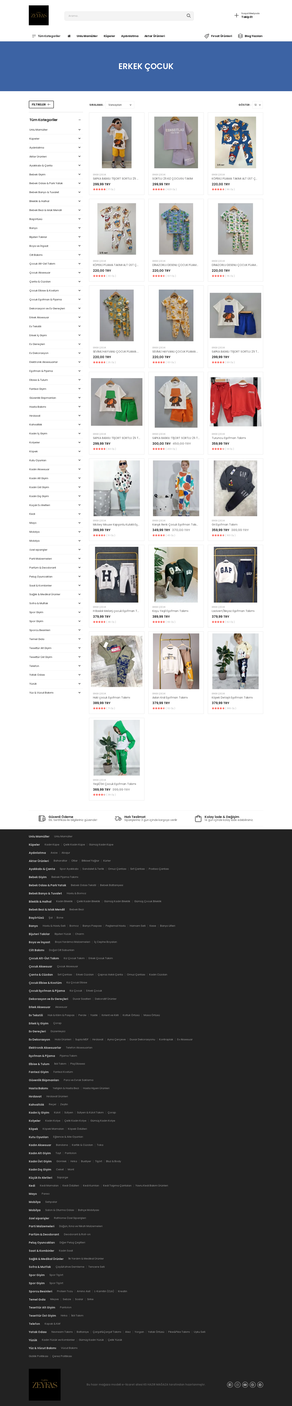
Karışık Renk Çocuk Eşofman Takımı (176, 525)
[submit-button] (188, 16)
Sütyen (68, 1112)
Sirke (90, 1299)
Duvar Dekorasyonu (142, 1039)
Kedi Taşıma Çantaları (117, 1185)
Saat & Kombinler (40, 585)
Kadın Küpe (52, 844)
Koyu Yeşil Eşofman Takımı (170, 611)
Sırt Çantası (137, 869)
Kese (153, 925)
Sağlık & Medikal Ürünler (44, 594)
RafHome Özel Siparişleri (70, 1218)
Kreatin (122, 1291)
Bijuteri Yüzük (63, 934)
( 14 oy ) (229, 449)
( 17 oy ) (110, 189)
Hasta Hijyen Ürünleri (96, 1088)
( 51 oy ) (110, 535)
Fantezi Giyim (37, 389)
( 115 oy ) (230, 276)
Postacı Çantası (159, 869)
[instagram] (238, 1384)
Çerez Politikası (62, 1356)
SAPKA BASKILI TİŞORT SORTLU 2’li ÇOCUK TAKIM (124, 179)
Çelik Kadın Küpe (74, 844)
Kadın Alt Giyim (38, 478)
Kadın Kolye (52, 1120)
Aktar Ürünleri (154, 36)
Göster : (245, 105)
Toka (100, 1145)
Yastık (94, 1015)
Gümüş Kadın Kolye (102, 1120)
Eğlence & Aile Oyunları (68, 1137)
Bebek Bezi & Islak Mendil (45, 210)
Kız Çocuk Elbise (77, 982)
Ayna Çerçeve (116, 1039)
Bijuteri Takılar (38, 237)
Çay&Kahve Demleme (70, 1267)
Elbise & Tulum (38, 380)
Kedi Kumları (91, 1185)
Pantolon (70, 1153)
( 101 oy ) (171, 362)
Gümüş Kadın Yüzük (91, 1340)
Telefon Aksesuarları (79, 1047)
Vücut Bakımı (69, 1348)
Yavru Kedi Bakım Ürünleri (151, 1185)
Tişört (98, 1161)
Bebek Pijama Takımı (64, 877)
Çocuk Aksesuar (39, 273)
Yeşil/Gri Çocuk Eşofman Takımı (114, 784)
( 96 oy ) (230, 189)
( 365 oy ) (230, 708)
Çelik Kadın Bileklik (88, 901)
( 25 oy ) (111, 362)
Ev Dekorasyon (38, 353)
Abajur (66, 852)
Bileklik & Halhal (39, 201)
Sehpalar (51, 1202)
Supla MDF (81, 1039)
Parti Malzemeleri (40, 559)
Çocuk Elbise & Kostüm (44, 290)
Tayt (58, 1153)
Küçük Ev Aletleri (39, 505)
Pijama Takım (68, 1055)
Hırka (74, 1161)
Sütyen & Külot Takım (90, 1112)
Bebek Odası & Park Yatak (46, 183)
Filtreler (39, 105)
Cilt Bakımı (36, 255)
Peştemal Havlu (116, 925)
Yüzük (33, 684)
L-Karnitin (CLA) (104, 1291)
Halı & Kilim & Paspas (61, 1015)
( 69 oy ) (230, 362)
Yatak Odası (37, 675)
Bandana (62, 1145)
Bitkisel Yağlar (90, 861)
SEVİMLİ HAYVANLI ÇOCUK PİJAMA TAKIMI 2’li (121, 352)
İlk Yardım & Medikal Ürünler (86, 1258)
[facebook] (230, 1384)
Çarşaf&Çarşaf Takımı (107, 1332)
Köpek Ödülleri (77, 1128)
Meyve (54, 1299)
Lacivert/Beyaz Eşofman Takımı (233, 611)
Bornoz (74, 925)
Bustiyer (86, 1161)
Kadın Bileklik (64, 901)
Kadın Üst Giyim (39, 487)
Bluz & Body (113, 1161)
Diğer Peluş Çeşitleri (72, 1242)
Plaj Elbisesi (77, 1064)
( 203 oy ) (171, 449)
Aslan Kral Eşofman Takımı (170, 698)
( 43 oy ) (170, 535)
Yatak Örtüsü (156, 1332)
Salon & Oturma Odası (59, 1210)
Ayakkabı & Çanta (40, 165)
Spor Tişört (56, 1275)
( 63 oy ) (111, 449)
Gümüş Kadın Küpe (101, 844)
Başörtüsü (35, 219)
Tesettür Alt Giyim (40, 648)
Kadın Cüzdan (158, 974)
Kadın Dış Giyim (39, 496)
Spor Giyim (36, 612)
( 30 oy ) (111, 276)
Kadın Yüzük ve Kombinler (58, 1340)
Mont (71, 1169)
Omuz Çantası (117, 869)
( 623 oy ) (171, 189)
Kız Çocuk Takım (74, 958)
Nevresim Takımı (62, 1332)
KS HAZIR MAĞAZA (155, 1384)
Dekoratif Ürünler (106, 999)
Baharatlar (60, 861)
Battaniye (83, 1332)
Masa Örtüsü (152, 1015)
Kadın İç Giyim (38, 433)
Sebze (67, 1299)
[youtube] (245, 1384)
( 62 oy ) (230, 622)
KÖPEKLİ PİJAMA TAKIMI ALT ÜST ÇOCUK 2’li (239, 179)
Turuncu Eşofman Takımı (229, 438)
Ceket (60, 1169)
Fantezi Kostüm (63, 1072)
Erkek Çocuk (99, 174)
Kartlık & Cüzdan (82, 1145)
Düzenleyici (58, 1031)
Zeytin (64, 1104)
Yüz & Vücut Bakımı (41, 693)
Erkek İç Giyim (38, 335)
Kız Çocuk (76, 991)
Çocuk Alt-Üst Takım (42, 264)
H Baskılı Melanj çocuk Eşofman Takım (118, 611)
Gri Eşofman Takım (225, 525)
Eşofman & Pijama (41, 371)
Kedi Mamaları (49, 1185)
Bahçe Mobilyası (88, 1210)
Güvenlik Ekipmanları (42, 398)
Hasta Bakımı (37, 407)
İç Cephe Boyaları (105, 942)
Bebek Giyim (37, 174)
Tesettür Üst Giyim (40, 657)
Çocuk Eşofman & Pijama (45, 299)
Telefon (34, 666)
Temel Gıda (36, 639)
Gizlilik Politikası (38, 1356)
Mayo (33, 523)
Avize (54, 852)
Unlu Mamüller (87, 36)
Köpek (33, 451)
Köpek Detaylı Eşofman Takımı (232, 698)
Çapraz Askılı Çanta (110, 974)
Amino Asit (83, 1291)
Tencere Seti (96, 1267)
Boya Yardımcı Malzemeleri (72, 942)
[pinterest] (253, 1384)
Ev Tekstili (35, 326)
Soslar (79, 1299)
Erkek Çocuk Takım (101, 958)
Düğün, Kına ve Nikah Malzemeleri (80, 1226)
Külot (57, 1112)
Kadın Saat (66, 1250)
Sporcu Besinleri (39, 630)
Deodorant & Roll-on (77, 1234)
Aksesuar (61, 1007)
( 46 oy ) (111, 622)
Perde (82, 1015)
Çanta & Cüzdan (40, 281)
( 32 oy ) (170, 708)
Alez (128, 1332)
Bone (60, 917)
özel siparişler (38, 550)
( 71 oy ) (110, 708)
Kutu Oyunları (37, 460)
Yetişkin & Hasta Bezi (66, 1088)
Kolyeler (34, 442)
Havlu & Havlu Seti (54, 925)
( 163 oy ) (230, 535)
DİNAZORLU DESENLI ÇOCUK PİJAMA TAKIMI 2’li (182, 265)
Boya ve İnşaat (38, 246)
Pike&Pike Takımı (179, 1332)
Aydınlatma (129, 36)
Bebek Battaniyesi (111, 885)
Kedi (32, 514)
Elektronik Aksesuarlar (43, 362)
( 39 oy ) (111, 794)
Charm (79, 934)
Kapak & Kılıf (52, 1323)
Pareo (46, 1194)
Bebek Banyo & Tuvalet (44, 192)
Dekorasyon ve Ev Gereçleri (47, 308)
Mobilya (34, 532)
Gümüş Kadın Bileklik (117, 901)
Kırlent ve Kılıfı (110, 1015)
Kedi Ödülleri (71, 1185)
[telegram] (260, 1384)
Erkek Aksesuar (39, 317)
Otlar (74, 861)
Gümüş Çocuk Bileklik (147, 901)
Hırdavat (34, 416)
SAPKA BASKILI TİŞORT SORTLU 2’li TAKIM (238, 352)
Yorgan (139, 1332)
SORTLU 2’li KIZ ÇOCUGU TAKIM (172, 179)
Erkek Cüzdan (85, 974)
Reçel (52, 1104)
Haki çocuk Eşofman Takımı (111, 698)
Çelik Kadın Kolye (75, 1120)
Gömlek (61, 1161)
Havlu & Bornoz (76, 893)
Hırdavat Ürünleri (57, 1096)
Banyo (33, 228)
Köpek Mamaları (53, 1128)
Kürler (107, 861)
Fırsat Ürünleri (221, 36)
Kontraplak (166, 1039)
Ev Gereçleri (37, 344)
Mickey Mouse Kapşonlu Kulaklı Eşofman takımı (124, 525)
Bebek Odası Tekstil (83, 885)
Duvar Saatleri (82, 999)
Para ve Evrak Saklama (78, 1080)
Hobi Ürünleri (63, 1039)
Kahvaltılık (35, 424)
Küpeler (109, 36)
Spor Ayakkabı (69, 869)
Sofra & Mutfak (38, 603)
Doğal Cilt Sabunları (61, 950)
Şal (51, 917)
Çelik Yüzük (115, 1340)
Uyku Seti (199, 1332)
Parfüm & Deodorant (42, 568)
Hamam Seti (138, 925)
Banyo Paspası (92, 925)
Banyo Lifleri (167, 925)
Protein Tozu (65, 1291)
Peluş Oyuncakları (40, 576)
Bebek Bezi (77, 909)
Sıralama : (96, 105)
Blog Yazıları (254, 36)
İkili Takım (60, 1064)
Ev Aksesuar (185, 1039)
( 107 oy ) (171, 276)
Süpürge (62, 1177)
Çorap (57, 1023)
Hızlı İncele (116, 165)
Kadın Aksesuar (39, 469)
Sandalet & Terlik (93, 869)
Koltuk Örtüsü (131, 1015)
